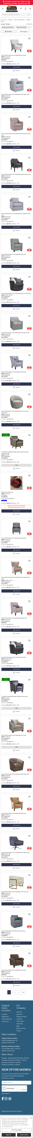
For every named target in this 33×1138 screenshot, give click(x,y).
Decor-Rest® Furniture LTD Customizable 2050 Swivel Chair (15, 94)
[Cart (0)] (30, 9)
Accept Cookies (24, 1134)
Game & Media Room (19, 19)
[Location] (21, 9)
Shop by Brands (7, 1019)
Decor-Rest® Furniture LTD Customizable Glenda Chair (14, 618)
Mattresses (5, 1016)
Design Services (21, 1016)
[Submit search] (29, 14)
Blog (17, 1026)
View (16, 465)
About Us (19, 1014)
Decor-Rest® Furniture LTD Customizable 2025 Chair (13, 970)
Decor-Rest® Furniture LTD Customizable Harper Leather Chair (16, 174)
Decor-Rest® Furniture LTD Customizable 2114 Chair (13, 55)
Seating (28, 19)
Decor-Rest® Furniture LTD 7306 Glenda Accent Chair (13, 538)
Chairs (2, 21)
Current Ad (5, 1021)
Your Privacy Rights (16, 1130)
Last (23, 992)
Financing (19, 1023)
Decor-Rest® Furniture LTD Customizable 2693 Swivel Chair (15, 774)
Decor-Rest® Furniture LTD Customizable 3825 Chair (13, 813)
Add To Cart (16, 67)
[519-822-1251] (26, 9)
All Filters (9, 31)
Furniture (10, 19)
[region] (16, 1127)
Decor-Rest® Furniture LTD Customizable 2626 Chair (13, 254)
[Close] (31, 1118)
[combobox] (24, 31)
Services (19, 1012)
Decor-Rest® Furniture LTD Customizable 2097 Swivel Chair (15, 852)
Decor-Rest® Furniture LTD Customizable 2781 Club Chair (14, 891)
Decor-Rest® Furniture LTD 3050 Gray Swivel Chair (13, 931)
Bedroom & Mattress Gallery (11, 1046)
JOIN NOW (5, 1093)
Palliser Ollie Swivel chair (7, 492)
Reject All (8, 1134)
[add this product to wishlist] (29, 39)
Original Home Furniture (9, 1038)
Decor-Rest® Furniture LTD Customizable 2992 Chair (13, 657)
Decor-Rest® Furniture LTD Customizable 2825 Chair (13, 372)
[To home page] (12, 8)
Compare (17, 70)
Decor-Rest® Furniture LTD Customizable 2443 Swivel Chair (15, 332)
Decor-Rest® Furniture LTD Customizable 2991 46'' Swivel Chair (16, 293)
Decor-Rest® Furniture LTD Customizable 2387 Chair (13, 735)
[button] (3, 9)
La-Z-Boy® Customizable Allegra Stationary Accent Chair (14, 696)
